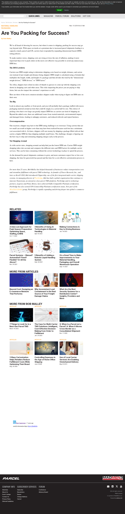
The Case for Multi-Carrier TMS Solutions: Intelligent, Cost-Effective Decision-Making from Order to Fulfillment (46, 328)
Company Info (8, 486)
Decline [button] (66, 10)
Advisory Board (43, 492)
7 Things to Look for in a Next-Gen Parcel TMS (20, 325)
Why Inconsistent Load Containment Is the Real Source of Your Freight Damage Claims (45, 292)
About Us (5, 492)
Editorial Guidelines (8, 501)
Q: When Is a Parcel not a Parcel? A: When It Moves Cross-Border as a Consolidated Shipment (71, 327)
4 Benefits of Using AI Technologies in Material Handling (45, 229)
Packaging (6, 28)
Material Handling (9, 26)
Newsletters (20, 492)
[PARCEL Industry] (11, 478)
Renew (19, 494)
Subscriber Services (26, 486)
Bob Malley (7, 38)
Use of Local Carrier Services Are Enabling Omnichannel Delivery (69, 359)
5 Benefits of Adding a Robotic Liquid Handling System (45, 257)
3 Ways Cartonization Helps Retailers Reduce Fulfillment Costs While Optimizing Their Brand (20, 360)
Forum (42, 486)
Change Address (22, 497)
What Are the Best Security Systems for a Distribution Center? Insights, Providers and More (70, 293)
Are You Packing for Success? (35, 33)
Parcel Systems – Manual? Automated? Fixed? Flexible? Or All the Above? (21, 258)
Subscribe (20, 490)
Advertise (5, 490)
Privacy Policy (109, 4)
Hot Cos (86, 16)
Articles (32, 271)
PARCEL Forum (62, 16)
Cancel (19, 499)
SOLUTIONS (76, 16)
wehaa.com (119, 498)
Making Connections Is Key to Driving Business (70, 228)
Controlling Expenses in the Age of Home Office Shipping (45, 359)
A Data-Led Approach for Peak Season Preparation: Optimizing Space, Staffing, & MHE (21, 230)
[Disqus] (47, 395)
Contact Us (5, 497)
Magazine (48, 16)
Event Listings (6, 494)
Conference (42, 490)
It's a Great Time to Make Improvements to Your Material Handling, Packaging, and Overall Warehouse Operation (70, 260)
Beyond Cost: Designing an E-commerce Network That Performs (21, 291)
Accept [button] (59, 10)
